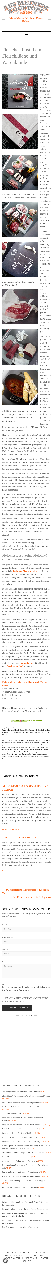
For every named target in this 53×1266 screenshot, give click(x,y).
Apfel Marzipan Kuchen (11, 1113)
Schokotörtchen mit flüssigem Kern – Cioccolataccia (23, 1152)
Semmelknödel (27, 663)
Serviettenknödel (15, 666)
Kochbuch (36, 732)
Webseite (5, 949)
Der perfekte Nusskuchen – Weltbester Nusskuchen (22, 1125)
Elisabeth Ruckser (44, 730)
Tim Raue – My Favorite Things (29, 897)
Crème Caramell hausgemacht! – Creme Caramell (21, 1176)
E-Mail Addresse (8, 937)
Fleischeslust (17, 732)
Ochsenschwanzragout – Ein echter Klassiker (20, 1187)
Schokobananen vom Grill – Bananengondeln (20, 1129)
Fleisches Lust (7, 732)
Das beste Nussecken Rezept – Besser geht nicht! (21, 1103)
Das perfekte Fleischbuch (28, 730)
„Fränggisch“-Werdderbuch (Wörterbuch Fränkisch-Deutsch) (26, 1096)
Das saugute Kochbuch (19, 837)
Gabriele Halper (27, 732)
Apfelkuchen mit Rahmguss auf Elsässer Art (19, 1161)
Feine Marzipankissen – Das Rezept (16, 1157)
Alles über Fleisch (13, 730)
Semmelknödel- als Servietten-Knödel (17, 1133)
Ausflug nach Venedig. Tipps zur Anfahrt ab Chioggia (23, 1180)
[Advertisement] (26, 1047)
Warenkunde (6, 735)
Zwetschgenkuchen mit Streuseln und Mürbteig (21, 1091)
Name (4, 925)
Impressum (30, 1258)
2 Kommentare (15, 871)
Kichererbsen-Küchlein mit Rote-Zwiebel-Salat (21, 1137)
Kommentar (6, 962)
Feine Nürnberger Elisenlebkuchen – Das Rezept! (21, 1141)
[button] (5, 1260)
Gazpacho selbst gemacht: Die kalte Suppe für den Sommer (25, 1209)
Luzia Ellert (45, 732)
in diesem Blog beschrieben (26, 571)
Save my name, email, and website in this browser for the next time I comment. (26, 988)
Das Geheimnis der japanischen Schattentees (20, 1227)
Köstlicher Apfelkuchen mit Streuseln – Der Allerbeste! (24, 1107)
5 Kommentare (15, 829)
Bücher (15, 728)
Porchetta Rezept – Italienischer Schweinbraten (21, 1172)
